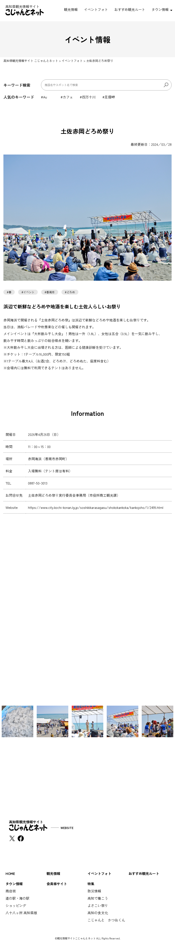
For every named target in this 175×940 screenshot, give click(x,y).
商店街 (11, 890)
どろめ (71, 292)
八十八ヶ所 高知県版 (21, 912)
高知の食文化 (98, 912)
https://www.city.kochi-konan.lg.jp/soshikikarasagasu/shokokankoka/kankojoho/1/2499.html (95, 507)
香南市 (50, 292)
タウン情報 (160, 9)
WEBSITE (67, 827)
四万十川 (89, 96)
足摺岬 (110, 96)
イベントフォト (96, 9)
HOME (10, 873)
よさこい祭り (98, 905)
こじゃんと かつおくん (106, 919)
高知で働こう (98, 898)
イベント (28, 292)
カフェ (68, 96)
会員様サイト (57, 883)
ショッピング (16, 905)
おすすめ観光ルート (129, 9)
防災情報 (94, 890)
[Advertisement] (87, 774)
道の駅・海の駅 (17, 898)
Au (45, 96)
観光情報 (71, 9)
